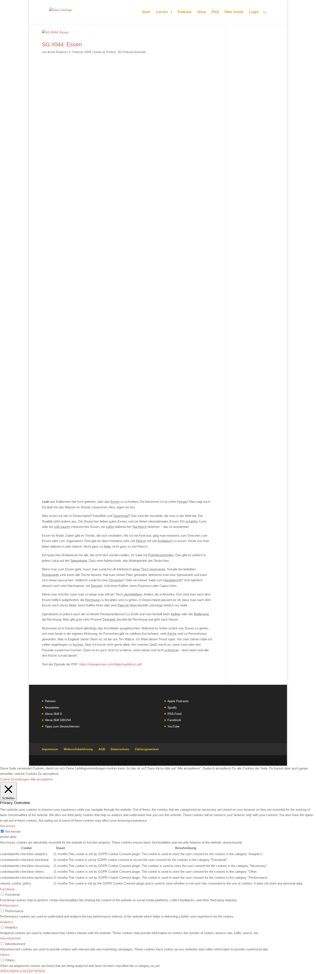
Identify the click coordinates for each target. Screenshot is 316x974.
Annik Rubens (57, 52)
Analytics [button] (6, 922)
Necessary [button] (7, 826)
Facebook (174, 720)
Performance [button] (9, 905)
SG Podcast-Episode (132, 52)
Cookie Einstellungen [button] (14, 779)
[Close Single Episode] (76, 265)
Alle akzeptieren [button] (42, 779)
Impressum (50, 749)
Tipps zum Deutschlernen (62, 726)
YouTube (173, 726)
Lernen (162, 12)
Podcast (185, 12)
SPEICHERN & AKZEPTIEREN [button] (22, 971)
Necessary (13, 831)
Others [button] (5, 955)
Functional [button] (7, 889)
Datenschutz (120, 749)
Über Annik (233, 12)
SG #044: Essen (62, 44)
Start (146, 12)
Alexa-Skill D (53, 713)
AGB (101, 749)
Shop (201, 12)
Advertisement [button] (10, 938)
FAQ (215, 12)
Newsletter (52, 707)
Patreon (50, 701)
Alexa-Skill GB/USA (58, 720)
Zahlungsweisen (147, 749)
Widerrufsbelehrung (78, 749)
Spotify (172, 707)
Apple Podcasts (178, 701)
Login (254, 12)
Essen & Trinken (105, 52)
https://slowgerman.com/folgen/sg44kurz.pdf (110, 664)
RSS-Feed (174, 713)
